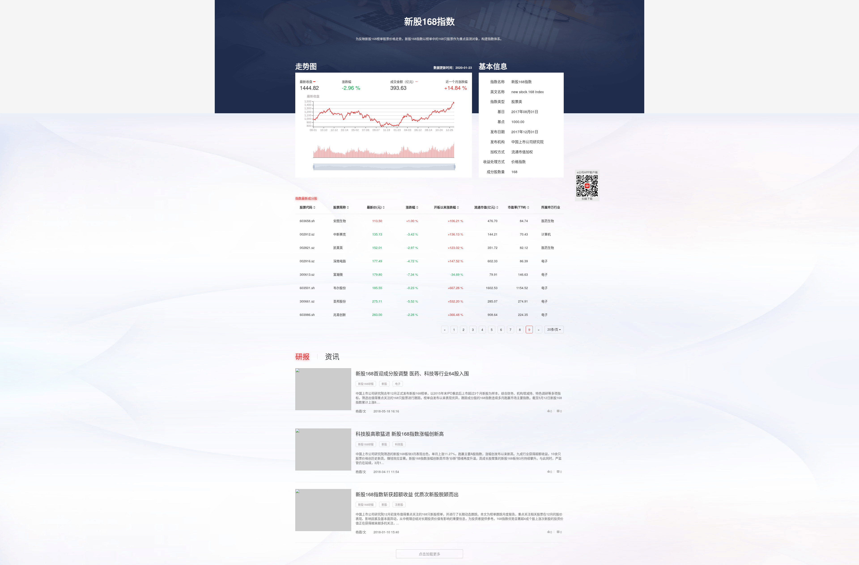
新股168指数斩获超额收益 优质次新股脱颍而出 (407, 494)
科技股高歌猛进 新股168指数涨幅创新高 (400, 433)
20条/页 (553, 329)
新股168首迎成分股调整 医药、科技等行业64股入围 (412, 373)
